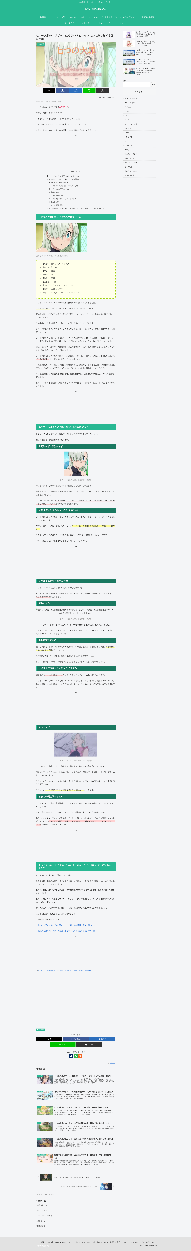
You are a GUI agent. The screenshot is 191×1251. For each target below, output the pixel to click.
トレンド (153, 1242)
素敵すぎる (55, 192)
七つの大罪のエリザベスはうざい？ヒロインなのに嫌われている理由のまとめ (76, 208)
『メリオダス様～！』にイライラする (64, 199)
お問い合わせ (41, 1205)
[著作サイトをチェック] (71, 1056)
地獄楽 (42, 1242)
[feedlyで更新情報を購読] (76, 1056)
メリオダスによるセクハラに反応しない (65, 186)
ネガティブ (55, 202)
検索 (124, 81)
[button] (102, 90)
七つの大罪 (41, 1029)
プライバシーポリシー (45, 1216)
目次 (73, 172)
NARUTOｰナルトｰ (61, 1242)
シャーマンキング (74, 1242)
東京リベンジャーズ (88, 1242)
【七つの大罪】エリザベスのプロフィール (64, 176)
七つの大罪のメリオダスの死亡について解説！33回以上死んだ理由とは (66, 925)
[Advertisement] (76, 152)
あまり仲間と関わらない (59, 205)
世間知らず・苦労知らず (59, 182)
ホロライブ (125, 1242)
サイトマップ (41, 1211)
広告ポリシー (41, 1221)
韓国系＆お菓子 (115, 1242)
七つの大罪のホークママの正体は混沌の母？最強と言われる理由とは (65, 970)
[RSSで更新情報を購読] (80, 1056)
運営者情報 (40, 1226)
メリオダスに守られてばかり (61, 189)
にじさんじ (134, 1242)
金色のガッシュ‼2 (102, 1242)
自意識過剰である (57, 195)
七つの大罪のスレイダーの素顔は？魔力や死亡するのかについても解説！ (67, 931)
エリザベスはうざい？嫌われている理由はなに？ (66, 179)
